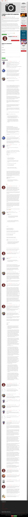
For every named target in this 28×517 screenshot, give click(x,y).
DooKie (25, 12)
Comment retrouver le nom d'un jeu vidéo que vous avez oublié (23, 7)
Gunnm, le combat (23, 9)
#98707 (19, 136)
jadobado (10, 479)
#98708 (19, 77)
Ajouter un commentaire (4, 34)
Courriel (3, 47)
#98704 (19, 211)
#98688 (19, 474)
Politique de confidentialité (5, 508)
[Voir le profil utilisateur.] (4, 38)
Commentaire (3, 52)
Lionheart (10, 474)
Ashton (9, 77)
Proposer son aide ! (24, 39)
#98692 (19, 410)
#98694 (19, 399)
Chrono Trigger (3, 513)
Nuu (9, 136)
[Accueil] (5, 1)
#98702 (19, 257)
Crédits (3, 507)
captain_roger (15, 36)
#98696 (19, 388)
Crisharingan (10, 61)
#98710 (19, 61)
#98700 (19, 283)
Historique (3, 504)
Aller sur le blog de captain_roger (15, 40)
